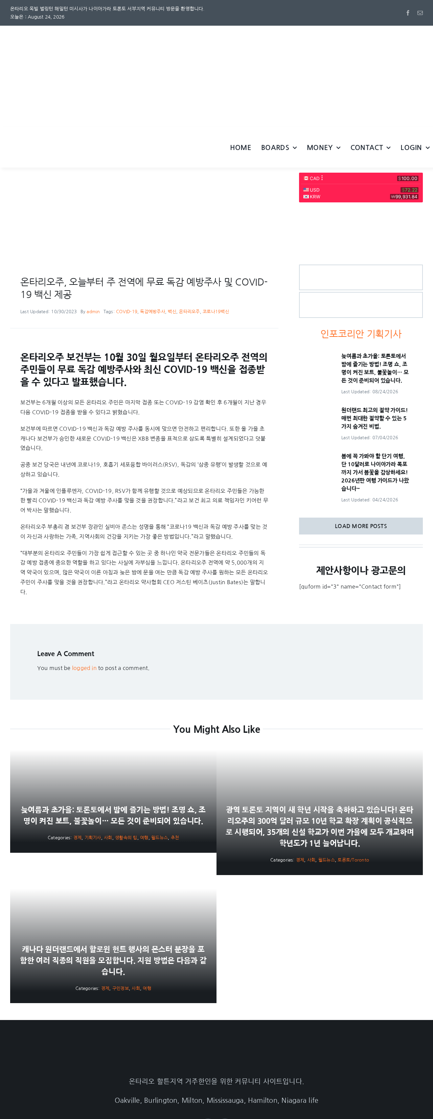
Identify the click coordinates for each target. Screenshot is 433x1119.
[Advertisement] (216, 76)
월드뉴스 (159, 838)
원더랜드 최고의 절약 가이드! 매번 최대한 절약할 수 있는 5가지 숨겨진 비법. (374, 418)
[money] (361, 212)
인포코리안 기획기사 (360, 334)
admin (93, 311)
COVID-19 (126, 311)
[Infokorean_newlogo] (108, 137)
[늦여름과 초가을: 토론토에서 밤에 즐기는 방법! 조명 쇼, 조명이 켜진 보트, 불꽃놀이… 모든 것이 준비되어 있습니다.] (315, 356)
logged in (84, 668)
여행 (144, 838)
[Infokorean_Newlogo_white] (216, 1049)
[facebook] (408, 13)
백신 (172, 311)
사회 (108, 838)
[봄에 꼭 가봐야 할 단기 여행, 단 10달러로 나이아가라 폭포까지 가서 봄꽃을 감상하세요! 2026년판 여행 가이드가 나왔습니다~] (315, 456)
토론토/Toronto (353, 860)
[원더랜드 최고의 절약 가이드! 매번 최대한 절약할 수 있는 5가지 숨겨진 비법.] (315, 411)
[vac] (77, 175)
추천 (175, 838)
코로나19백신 (216, 311)
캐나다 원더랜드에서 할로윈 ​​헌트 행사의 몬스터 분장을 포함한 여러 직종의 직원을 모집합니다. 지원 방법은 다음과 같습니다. (113, 960)
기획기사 (93, 838)
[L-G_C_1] (361, 268)
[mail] (420, 13)
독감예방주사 (152, 311)
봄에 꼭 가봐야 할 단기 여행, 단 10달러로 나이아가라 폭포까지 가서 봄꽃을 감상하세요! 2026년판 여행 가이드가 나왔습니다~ (375, 472)
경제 (77, 838)
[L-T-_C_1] (361, 295)
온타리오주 (189, 311)
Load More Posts (361, 526)
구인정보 (120, 988)
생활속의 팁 (126, 838)
